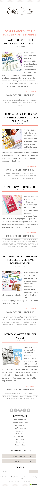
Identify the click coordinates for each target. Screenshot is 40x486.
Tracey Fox (27, 246)
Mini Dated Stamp (31, 240)
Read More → (31, 92)
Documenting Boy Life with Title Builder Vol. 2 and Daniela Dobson (20, 260)
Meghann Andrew (28, 178)
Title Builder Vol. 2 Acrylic (28, 322)
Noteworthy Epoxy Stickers (19, 102)
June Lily (21, 478)
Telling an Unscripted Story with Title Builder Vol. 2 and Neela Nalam (20, 117)
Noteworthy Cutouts (30, 175)
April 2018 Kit (29, 316)
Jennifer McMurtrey (20, 422)
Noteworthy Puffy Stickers (27, 243)
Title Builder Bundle (15, 395)
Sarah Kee (20, 442)
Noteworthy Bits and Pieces (10, 241)
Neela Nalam (31, 173)
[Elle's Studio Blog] (20, 10)
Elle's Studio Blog (9, 477)
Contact (11, 481)
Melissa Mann (20, 434)
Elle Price (25, 400)
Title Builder (30, 393)
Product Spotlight (13, 99)
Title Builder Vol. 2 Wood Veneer (15, 246)
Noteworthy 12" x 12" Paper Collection (14, 175)
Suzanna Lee (20, 445)
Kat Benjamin (20, 425)
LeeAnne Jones (20, 428)
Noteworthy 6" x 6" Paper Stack (22, 100)
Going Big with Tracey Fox (20, 187)
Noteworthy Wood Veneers (26, 177)
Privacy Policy (27, 481)
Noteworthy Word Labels (14, 322)
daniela (27, 99)
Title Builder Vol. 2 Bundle (16, 104)
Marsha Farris (20, 431)
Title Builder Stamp (26, 395)
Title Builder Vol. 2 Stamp (20, 324)
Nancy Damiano (20, 437)
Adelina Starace (20, 420)
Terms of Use (18, 481)
